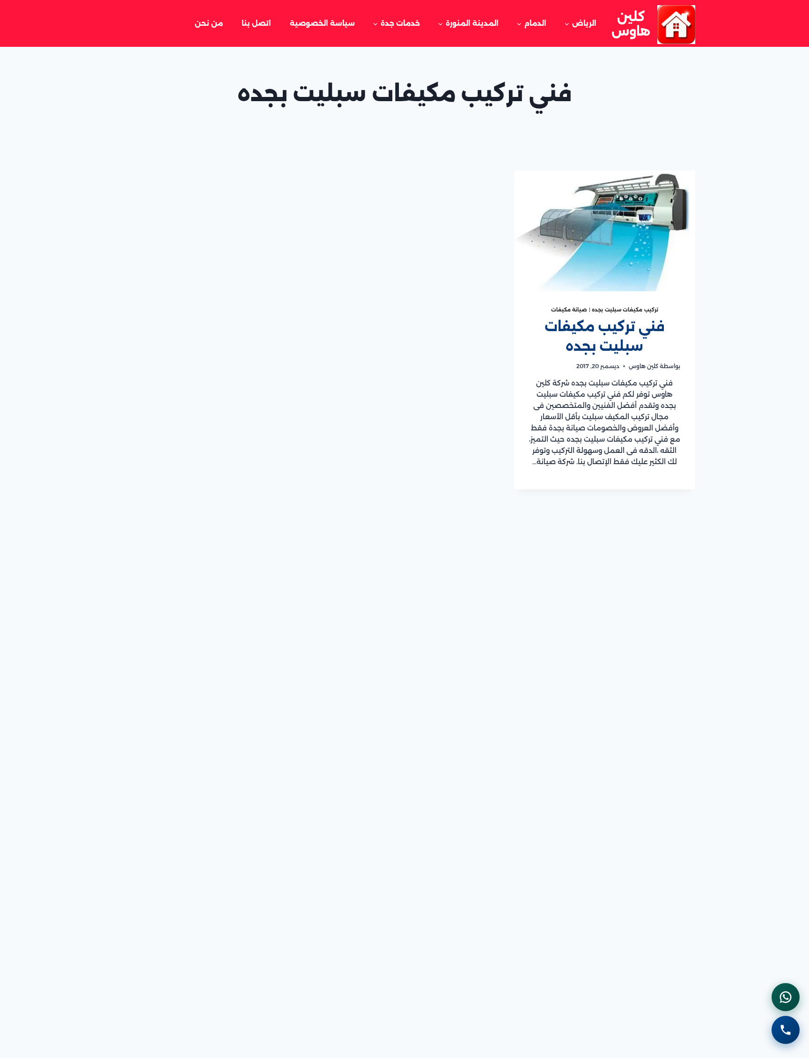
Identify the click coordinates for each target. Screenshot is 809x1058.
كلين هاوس (643, 366)
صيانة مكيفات (569, 310)
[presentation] (604, 230)
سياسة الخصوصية (322, 23)
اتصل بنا (256, 23)
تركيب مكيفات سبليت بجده (625, 310)
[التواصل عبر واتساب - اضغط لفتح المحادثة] (786, 997)
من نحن (209, 23)
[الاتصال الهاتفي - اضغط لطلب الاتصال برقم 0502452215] (786, 1030)
